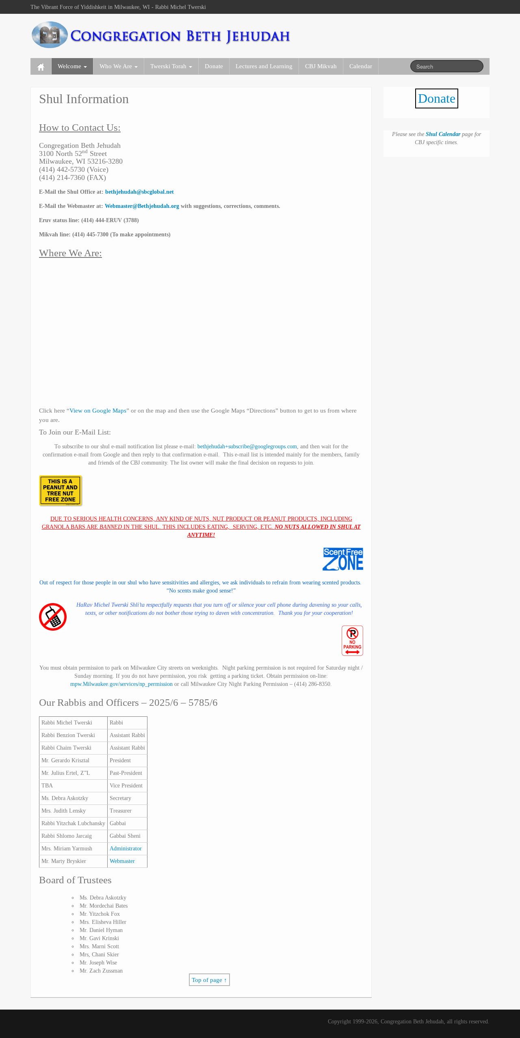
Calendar (360, 66)
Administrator (126, 849)
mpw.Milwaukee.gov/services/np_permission (121, 684)
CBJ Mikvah (321, 66)
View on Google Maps (97, 410)
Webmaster (122, 861)
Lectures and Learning (264, 66)
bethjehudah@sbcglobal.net (139, 192)
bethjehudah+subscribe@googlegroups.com (247, 446)
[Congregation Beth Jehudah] (161, 34)
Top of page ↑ (209, 979)
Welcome (70, 66)
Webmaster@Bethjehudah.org (142, 206)
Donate (214, 66)
